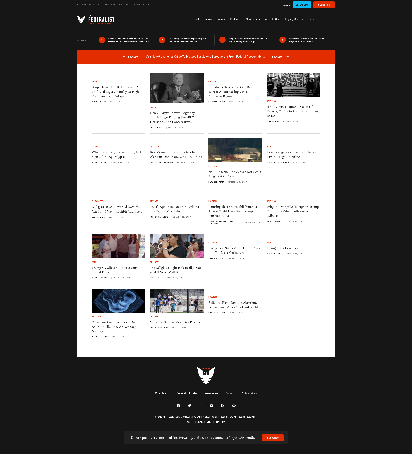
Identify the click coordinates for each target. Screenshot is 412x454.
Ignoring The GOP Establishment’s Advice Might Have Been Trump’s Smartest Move (232, 211)
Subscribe (324, 4)
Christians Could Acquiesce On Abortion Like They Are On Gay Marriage (114, 326)
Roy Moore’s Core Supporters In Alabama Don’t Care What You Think (176, 154)
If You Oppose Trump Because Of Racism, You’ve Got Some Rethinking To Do (293, 111)
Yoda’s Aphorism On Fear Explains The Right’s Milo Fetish (174, 209)
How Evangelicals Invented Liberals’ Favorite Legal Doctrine (292, 154)
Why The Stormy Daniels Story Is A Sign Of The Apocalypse (116, 154)
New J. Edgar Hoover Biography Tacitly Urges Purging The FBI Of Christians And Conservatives (172, 117)
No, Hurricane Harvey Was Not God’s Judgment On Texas (234, 174)
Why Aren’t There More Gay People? (175, 322)
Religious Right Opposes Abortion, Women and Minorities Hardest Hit (233, 305)
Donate (304, 4)
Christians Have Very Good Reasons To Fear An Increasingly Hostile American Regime (233, 91)
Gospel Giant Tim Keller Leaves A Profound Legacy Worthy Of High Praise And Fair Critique (115, 91)
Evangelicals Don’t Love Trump (288, 248)
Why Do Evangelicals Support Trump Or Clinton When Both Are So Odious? (293, 211)
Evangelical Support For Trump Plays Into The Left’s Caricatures (234, 250)
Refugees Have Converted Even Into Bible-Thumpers (117, 209)
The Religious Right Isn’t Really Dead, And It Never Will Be (176, 270)
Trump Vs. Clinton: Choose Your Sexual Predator (114, 270)
